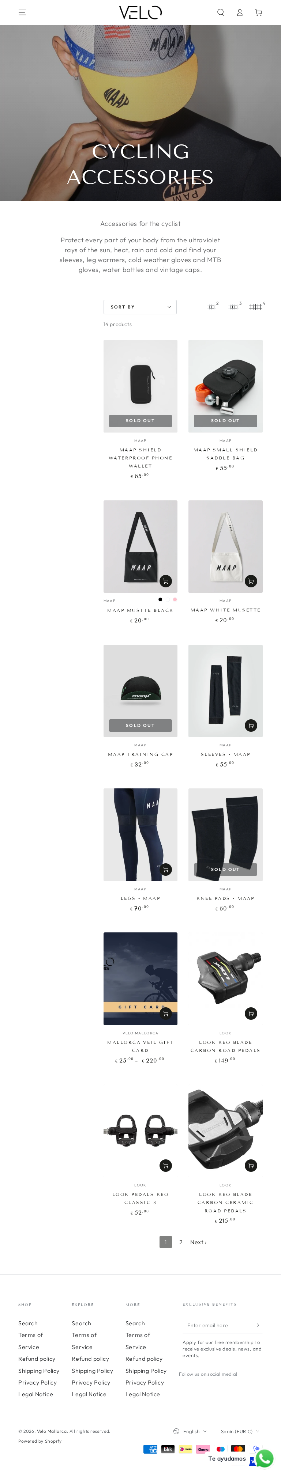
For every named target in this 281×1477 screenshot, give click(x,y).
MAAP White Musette (226, 610)
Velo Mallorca (52, 1431)
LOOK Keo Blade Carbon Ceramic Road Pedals (226, 1202)
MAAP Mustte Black (140, 610)
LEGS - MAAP (140, 898)
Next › (198, 1242)
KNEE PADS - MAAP (225, 898)
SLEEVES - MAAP (226, 754)
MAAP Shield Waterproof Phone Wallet (141, 458)
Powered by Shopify (40, 1441)
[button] (220, 12)
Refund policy (37, 1358)
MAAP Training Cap (140, 754)
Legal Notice (35, 1394)
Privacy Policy (37, 1382)
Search (28, 1323)
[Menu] (22, 12)
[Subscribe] (258, 1325)
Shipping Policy (39, 1370)
